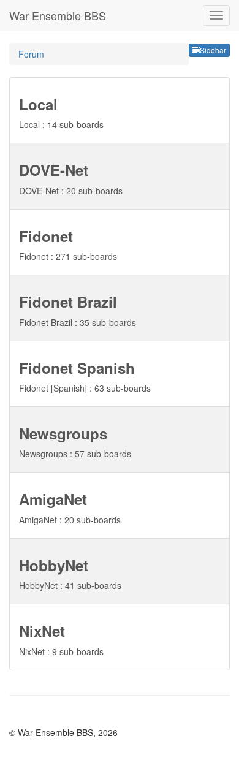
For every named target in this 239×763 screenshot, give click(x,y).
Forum (31, 54)
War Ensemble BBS (57, 15)
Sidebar (213, 50)
